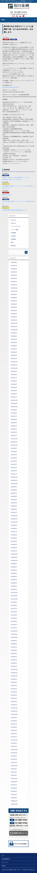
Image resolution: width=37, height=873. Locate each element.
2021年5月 (14, 461)
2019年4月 (14, 541)
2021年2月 (14, 470)
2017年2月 (14, 624)
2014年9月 (14, 717)
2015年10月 (14, 676)
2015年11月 (14, 672)
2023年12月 (14, 361)
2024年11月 (14, 326)
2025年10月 (14, 291)
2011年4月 (14, 772)
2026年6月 (14, 269)
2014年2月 (14, 733)
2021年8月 (14, 451)
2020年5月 (14, 499)
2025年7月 (14, 301)
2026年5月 (14, 272)
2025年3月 (14, 313)
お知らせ (6, 39)
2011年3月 (14, 775)
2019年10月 (14, 522)
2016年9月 (14, 640)
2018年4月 (14, 579)
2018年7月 (14, 570)
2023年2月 (14, 394)
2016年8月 (14, 644)
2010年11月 (14, 781)
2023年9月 (14, 371)
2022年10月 (14, 406)
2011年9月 (14, 769)
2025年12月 (14, 288)
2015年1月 (14, 704)
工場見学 (13, 236)
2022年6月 (14, 419)
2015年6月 (14, 688)
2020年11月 (14, 480)
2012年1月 (14, 762)
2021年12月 (14, 438)
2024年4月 (14, 349)
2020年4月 (14, 502)
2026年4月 (14, 275)
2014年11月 (14, 711)
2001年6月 (14, 797)
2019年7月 (14, 531)
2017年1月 (14, 627)
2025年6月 (14, 304)
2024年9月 (14, 333)
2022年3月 (14, 429)
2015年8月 (14, 682)
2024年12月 (14, 323)
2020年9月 (14, 486)
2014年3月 (14, 730)
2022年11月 (14, 403)
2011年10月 (14, 765)
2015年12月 (14, 669)
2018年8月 (14, 567)
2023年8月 (14, 374)
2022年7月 (14, 416)
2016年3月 (14, 660)
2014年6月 (14, 727)
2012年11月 (14, 752)
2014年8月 (14, 721)
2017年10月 (14, 599)
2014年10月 (14, 714)
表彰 (12, 242)
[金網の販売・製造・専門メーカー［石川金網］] (18, 8)
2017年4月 (14, 618)
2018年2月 (14, 586)
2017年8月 (14, 605)
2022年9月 (14, 410)
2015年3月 (14, 698)
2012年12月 (14, 749)
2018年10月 (14, 560)
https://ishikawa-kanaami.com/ (11, 87)
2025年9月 (14, 294)
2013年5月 (14, 743)
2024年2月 (14, 355)
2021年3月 (14, 467)
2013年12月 (14, 740)
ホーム (3, 855)
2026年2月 (14, 281)
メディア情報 (5, 207)
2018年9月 (14, 563)
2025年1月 (14, 320)
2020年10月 (14, 483)
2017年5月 (14, 615)
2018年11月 (14, 557)
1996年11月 (14, 801)
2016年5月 (14, 653)
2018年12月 (14, 554)
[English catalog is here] (17, 16)
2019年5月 (14, 538)
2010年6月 (14, 788)
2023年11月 (14, 365)
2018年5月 (14, 576)
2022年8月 (14, 413)
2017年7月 (14, 608)
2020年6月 (14, 496)
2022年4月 (14, 426)
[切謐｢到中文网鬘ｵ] (23, 16)
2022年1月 (14, 435)
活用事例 (13, 239)
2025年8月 (14, 297)
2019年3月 (14, 544)
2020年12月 (14, 477)
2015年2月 (14, 701)
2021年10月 (14, 445)
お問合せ (4, 865)
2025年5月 (14, 307)
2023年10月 (14, 368)
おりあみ (13, 220)
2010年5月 (14, 791)
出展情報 (13, 39)
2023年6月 (14, 381)
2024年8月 (14, 336)
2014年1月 (14, 737)
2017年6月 (14, 611)
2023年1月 (14, 397)
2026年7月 (14, 265)
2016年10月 (14, 637)
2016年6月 (14, 650)
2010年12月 (14, 778)
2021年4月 (14, 464)
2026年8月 (14, 262)
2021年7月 (14, 454)
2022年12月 (14, 400)
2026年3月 (14, 278)
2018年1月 (14, 589)
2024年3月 (14, 352)
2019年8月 (14, 528)
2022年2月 (14, 432)
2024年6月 (14, 342)
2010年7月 (14, 785)
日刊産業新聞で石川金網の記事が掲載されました (14, 210)
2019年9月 (14, 525)
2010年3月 (14, 794)
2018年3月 (14, 583)
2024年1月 (14, 358)
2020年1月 (14, 512)
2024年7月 (14, 339)
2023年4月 (14, 387)
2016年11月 (14, 634)
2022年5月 (14, 422)
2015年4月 (14, 695)
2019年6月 (14, 535)
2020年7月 (14, 493)
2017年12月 (14, 592)
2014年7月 (14, 724)
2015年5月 (14, 692)
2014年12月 (14, 708)
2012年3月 (14, 759)
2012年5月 (14, 756)
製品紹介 (13, 245)
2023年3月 (14, 390)
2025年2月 (14, 317)
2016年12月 (14, 631)
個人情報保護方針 (6, 859)
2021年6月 (14, 458)
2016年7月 (14, 647)
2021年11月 (14, 442)
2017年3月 (14, 621)
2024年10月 (14, 329)
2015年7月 (14, 685)
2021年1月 (14, 474)
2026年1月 (14, 284)
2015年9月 (14, 679)
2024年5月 (14, 345)
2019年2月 (14, 547)
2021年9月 (14, 448)
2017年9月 (14, 602)
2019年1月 (14, 551)
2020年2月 (14, 509)
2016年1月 (14, 666)
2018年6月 (14, 573)
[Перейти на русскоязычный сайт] (20, 16)
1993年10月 (14, 804)
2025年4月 (14, 310)
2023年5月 (14, 384)
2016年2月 (14, 663)
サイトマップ (5, 862)
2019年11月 (14, 519)
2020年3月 (14, 506)
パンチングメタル (16, 226)
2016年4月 (14, 656)
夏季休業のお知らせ (7, 194)
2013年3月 (14, 746)
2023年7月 (14, 378)
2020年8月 (14, 490)
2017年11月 (14, 595)
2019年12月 (14, 515)
